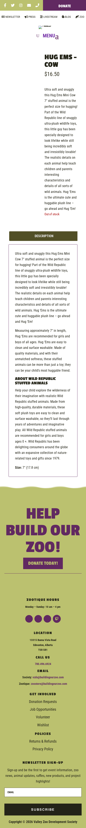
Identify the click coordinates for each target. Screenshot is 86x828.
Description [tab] (44, 236)
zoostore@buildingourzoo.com (49, 683)
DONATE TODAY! (43, 563)
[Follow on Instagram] (38, 619)
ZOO (81, 16)
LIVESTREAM (50, 16)
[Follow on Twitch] (57, 619)
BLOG (67, 16)
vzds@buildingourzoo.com (48, 677)
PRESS (31, 16)
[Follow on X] (47, 619)
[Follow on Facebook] (29, 619)
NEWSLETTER (12, 16)
